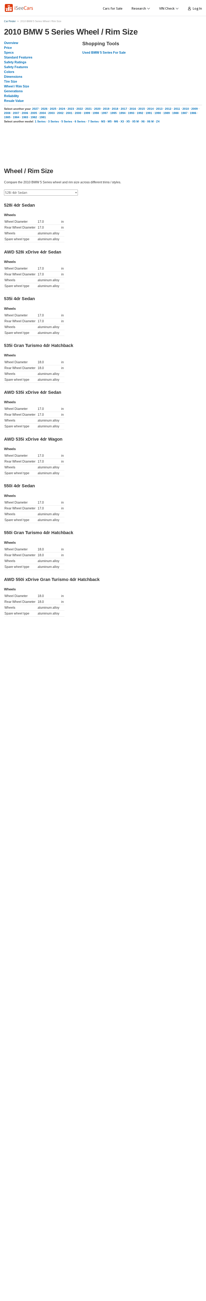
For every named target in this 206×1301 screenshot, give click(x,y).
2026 (44, 108)
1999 (87, 113)
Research (139, 8)
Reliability (11, 96)
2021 (88, 108)
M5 (110, 121)
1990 (157, 113)
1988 (175, 113)
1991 (149, 113)
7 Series (93, 121)
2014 (150, 108)
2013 (159, 108)
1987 (184, 113)
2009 (194, 108)
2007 (16, 113)
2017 (124, 108)
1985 (7, 117)
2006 (25, 113)
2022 (79, 108)
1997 (104, 113)
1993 (131, 113)
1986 (193, 113)
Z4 (158, 121)
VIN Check (167, 8)
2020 (97, 108)
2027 (35, 108)
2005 (34, 113)
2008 (7, 113)
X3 (122, 121)
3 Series (53, 121)
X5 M (135, 121)
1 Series (40, 121)
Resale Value (14, 101)
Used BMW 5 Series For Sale (104, 52)
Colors (9, 72)
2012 (168, 108)
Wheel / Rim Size (16, 86)
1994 (122, 113)
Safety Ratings (15, 62)
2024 (62, 108)
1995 (113, 113)
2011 (177, 108)
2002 (60, 113)
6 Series (80, 121)
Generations (13, 91)
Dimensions (13, 76)
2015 (141, 108)
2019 (106, 108)
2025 (53, 108)
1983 (25, 117)
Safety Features (16, 67)
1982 (34, 117)
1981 (42, 117)
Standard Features (18, 57)
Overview (11, 43)
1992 (140, 113)
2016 (133, 108)
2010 (185, 108)
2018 (115, 108)
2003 (51, 113)
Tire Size (10, 81)
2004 (42, 113)
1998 (96, 113)
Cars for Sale (113, 8)
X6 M (150, 121)
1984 (16, 117)
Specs (9, 52)
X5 (128, 121)
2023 (71, 108)
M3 (103, 121)
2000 (78, 113)
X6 (143, 121)
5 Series (66, 121)
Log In (196, 8)
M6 (116, 121)
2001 (69, 113)
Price (8, 47)
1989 (166, 113)
